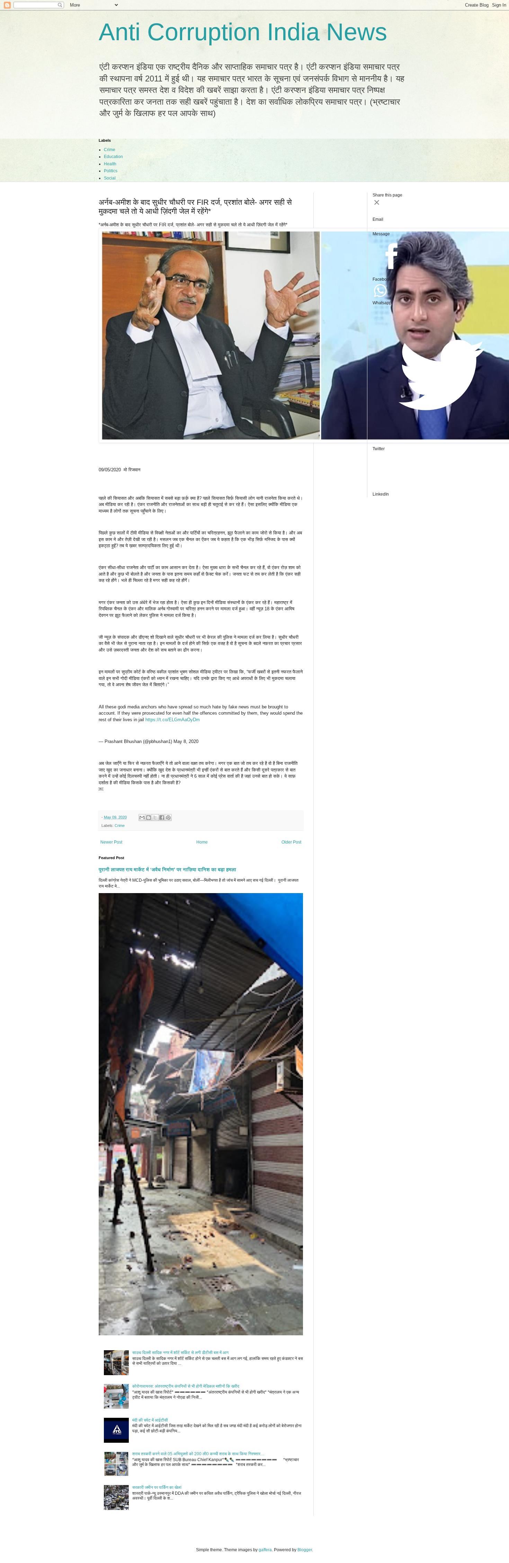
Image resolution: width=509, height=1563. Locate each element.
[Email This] (142, 817)
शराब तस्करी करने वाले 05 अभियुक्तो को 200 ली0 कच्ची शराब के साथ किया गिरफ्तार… (198, 1453)
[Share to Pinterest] (168, 817)
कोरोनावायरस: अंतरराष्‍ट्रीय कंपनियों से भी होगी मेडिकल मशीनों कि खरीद (185, 1386)
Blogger (304, 1549)
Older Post (291, 842)
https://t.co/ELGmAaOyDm (172, 719)
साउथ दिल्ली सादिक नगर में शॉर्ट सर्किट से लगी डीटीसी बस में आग (180, 1352)
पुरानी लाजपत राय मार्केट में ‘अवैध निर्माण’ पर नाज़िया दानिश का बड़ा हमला (167, 869)
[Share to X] (155, 817)
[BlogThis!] (148, 817)
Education (113, 156)
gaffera (265, 1549)
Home (202, 842)
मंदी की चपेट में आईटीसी (150, 1420)
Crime (109, 149)
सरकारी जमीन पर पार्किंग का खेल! (156, 1487)
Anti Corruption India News (243, 31)
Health (110, 163)
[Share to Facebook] (161, 817)
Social (110, 178)
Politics (110, 170)
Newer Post (111, 842)
